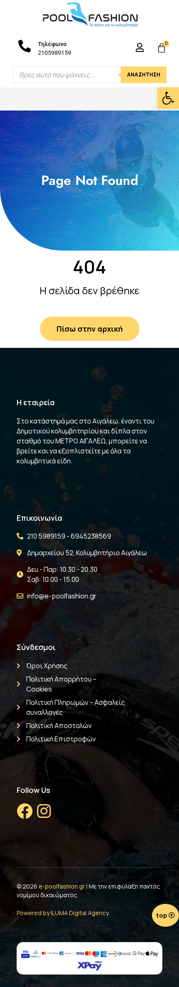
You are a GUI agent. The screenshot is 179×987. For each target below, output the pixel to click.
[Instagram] (44, 811)
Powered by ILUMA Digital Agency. (63, 913)
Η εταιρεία (36, 402)
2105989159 (54, 52)
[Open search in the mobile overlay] (89, 74)
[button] (168, 98)
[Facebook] (24, 811)
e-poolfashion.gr (62, 886)
